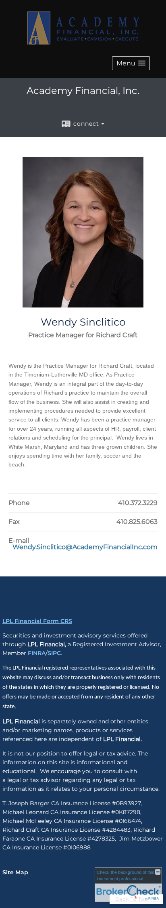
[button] (131, 63)
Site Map (15, 872)
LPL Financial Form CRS (37, 621)
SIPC (54, 653)
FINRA (37, 653)
